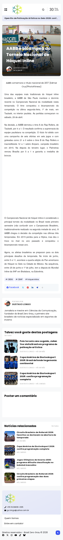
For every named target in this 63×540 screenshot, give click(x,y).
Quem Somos (11, 518)
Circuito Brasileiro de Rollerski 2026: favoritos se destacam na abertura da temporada (36, 435)
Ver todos (8, 335)
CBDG (24, 41)
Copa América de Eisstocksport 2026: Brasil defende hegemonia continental (38, 360)
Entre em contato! (13, 523)
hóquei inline (33, 279)
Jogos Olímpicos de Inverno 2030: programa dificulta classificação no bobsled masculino (35, 462)
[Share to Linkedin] (32, 287)
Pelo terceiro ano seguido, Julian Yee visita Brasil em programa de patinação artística (38, 344)
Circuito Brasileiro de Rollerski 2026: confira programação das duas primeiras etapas (35, 476)
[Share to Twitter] (23, 287)
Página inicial (12, 41)
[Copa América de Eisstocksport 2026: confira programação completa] (11, 378)
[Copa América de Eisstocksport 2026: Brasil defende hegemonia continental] (11, 362)
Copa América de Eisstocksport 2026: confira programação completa (38, 376)
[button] (42, 287)
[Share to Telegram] (37, 287)
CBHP (20, 279)
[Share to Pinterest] (28, 287)
